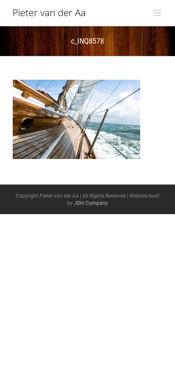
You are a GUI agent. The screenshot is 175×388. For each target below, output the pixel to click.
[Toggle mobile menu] (157, 12)
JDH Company (91, 203)
